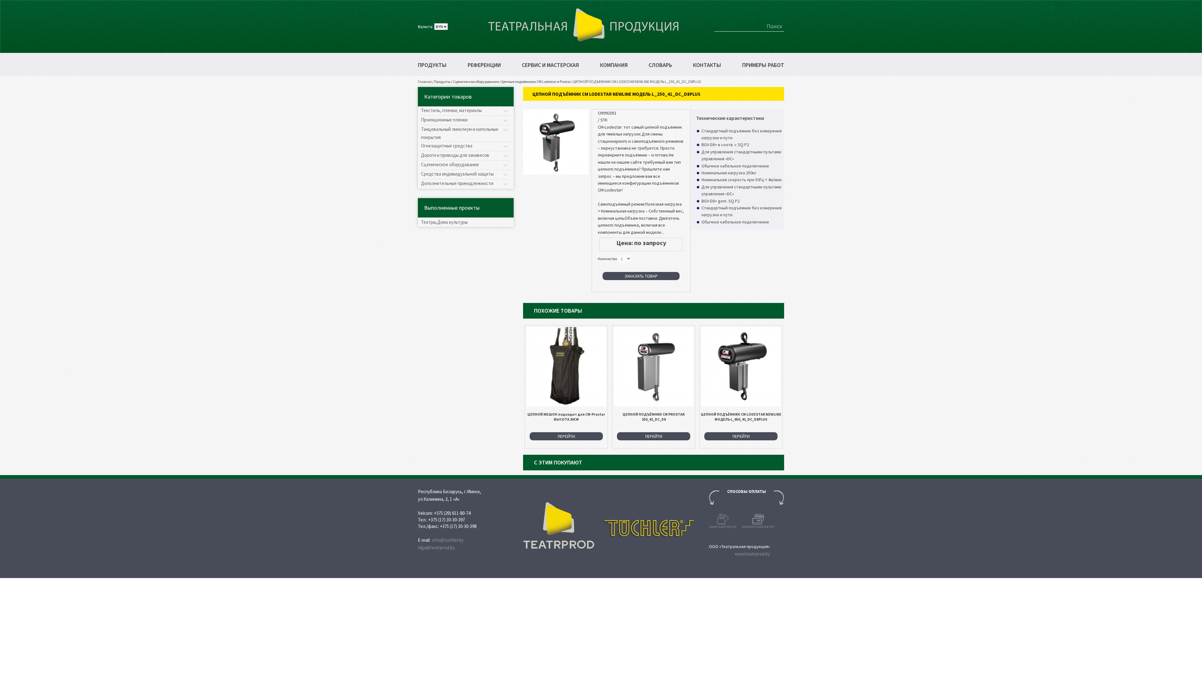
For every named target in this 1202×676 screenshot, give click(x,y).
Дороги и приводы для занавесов (455, 155)
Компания (614, 65)
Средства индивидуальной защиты (457, 174)
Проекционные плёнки (444, 120)
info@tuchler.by (448, 540)
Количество (607, 258)
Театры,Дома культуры (444, 222)
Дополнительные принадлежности (457, 183)
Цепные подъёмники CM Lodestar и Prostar (536, 81)
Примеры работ (763, 65)
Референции (484, 65)
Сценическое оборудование (476, 81)
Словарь (660, 65)
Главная (425, 81)
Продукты (432, 65)
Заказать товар (641, 276)
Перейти (566, 436)
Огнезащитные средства (446, 146)
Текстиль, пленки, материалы (451, 110)
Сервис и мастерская (550, 65)
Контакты (707, 65)
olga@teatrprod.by (436, 548)
